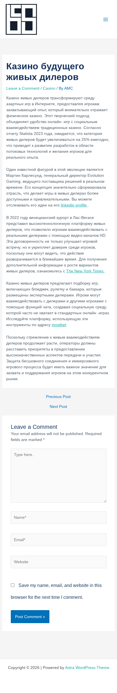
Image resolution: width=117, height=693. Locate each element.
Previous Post (58, 397)
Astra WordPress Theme (87, 667)
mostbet (59, 324)
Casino (49, 88)
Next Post (58, 407)
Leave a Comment (22, 88)
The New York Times (85, 271)
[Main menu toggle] (105, 19)
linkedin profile (74, 205)
